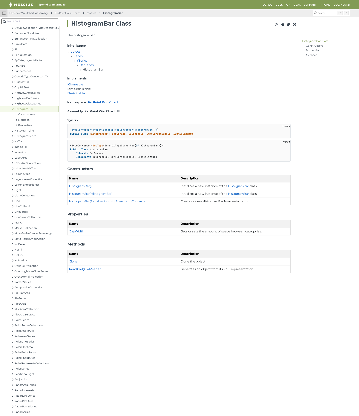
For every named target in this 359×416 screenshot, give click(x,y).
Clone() (74, 261)
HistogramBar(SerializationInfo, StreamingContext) (107, 201)
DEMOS (267, 4)
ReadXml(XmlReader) (85, 269)
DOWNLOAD (342, 4)
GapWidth (76, 231)
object (75, 51)
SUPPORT (310, 4)
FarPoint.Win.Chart (67, 13)
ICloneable (75, 84)
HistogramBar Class (315, 41)
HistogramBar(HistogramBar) (90, 194)
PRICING (325, 4)
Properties (313, 50)
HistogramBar (113, 13)
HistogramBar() (80, 186)
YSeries (82, 60)
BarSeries (87, 65)
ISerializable (76, 93)
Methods (311, 55)
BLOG (297, 4)
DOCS (279, 4)
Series (78, 56)
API (288, 4)
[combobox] (29, 21)
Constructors (314, 45)
